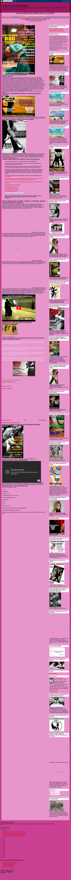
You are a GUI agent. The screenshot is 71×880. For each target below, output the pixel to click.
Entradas (53, 791)
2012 (2, 853)
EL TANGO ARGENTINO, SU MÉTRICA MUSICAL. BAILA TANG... (14, 833)
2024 (2, 829)
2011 (2, 854)
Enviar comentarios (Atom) (14, 422)
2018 (2, 845)
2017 (2, 846)
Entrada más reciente (6, 420)
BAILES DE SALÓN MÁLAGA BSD (56, 30)
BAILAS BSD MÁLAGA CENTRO (56, 29)
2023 (2, 838)
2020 (2, 842)
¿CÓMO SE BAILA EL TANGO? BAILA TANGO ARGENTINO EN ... (14, 831)
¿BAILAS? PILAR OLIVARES (15, 6)
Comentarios (54, 794)
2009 (2, 857)
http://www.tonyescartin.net (8, 865)
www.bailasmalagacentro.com (35, 20)
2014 (2, 850)
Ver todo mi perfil (53, 691)
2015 (2, 849)
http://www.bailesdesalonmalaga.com (10, 862)
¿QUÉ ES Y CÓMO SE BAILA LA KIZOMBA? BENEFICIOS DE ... (13, 834)
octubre (4, 830)
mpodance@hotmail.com (12, 187)
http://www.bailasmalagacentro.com (9, 863)
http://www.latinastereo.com (8, 866)
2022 (2, 839)
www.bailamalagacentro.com (11, 190)
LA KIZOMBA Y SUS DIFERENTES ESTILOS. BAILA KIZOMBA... (13, 835)
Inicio (25, 420)
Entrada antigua (42, 420)
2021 (2, 841)
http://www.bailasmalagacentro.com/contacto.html (15, 192)
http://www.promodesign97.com (9, 864)
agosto (3, 837)
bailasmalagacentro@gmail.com (12, 188)
